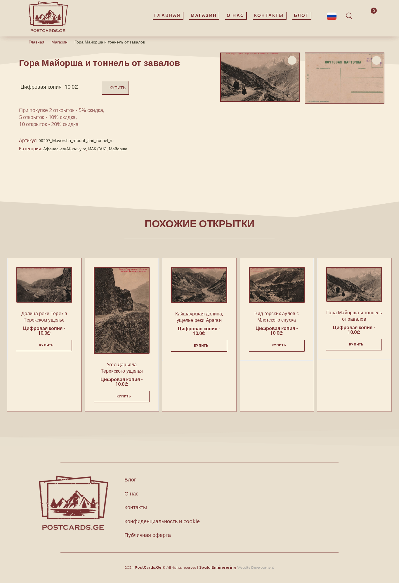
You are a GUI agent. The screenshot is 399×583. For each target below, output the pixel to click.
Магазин (59, 42)
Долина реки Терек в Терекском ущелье (44, 316)
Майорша (118, 148)
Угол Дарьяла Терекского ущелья (122, 367)
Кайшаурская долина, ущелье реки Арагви (199, 316)
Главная (36, 42)
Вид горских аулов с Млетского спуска (276, 316)
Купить (118, 87)
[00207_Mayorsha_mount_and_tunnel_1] (344, 78)
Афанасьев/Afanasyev (64, 148)
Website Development (255, 567)
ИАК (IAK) (97, 148)
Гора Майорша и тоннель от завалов (354, 315)
